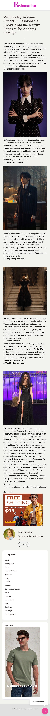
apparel (7, 560)
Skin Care (8, 607)
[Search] (45, 5)
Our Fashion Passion (12, 589)
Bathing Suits (9, 564)
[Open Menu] (3, 5)
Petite (7, 592)
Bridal (7, 567)
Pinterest (21, 481)
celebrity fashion (39, 487)
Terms (35, 709)
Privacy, (30, 709)
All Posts (23, 545)
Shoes (7, 603)
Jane (8, 484)
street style (8, 611)
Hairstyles (8, 574)
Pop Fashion (9, 600)
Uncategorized (10, 614)
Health (7, 578)
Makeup (8, 585)
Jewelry (7, 582)
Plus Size (8, 596)
